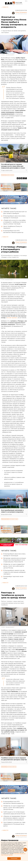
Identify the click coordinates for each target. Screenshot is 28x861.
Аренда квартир (12, 766)
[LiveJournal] (26, 178)
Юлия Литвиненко (21, 12)
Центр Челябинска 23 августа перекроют (12, 227)
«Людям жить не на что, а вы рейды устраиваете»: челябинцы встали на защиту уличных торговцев (14, 222)
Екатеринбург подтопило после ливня (13, 577)
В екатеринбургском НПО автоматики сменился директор (13, 231)
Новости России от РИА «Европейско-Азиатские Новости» (10, 3)
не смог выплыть (12, 317)
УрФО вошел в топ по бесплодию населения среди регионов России (14, 812)
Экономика (4, 766)
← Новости (4, 7)
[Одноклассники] (20, 178)
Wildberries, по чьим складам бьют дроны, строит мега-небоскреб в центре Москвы (14, 566)
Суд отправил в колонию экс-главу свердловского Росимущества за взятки (14, 824)
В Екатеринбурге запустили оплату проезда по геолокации (14, 216)
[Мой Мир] (24, 178)
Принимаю (14, 858)
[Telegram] (22, 178)
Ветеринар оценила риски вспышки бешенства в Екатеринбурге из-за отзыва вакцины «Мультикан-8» (14, 560)
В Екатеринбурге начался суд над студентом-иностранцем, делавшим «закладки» (14, 572)
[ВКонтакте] (18, 178)
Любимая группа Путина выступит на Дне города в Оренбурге (15, 212)
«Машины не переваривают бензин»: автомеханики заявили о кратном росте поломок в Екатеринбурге (14, 818)
